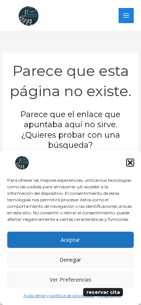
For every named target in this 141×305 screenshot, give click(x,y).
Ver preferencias (70, 279)
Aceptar (70, 239)
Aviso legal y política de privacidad (59, 295)
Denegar (70, 259)
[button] (130, 162)
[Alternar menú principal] (126, 15)
